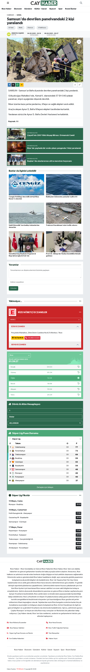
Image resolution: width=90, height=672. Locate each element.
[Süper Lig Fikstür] (80, 495)
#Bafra (20, 27)
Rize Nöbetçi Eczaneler (18, 622)
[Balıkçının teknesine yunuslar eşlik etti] (63, 185)
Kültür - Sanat (40, 9)
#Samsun (30, 27)
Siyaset (52, 9)
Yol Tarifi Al (18, 338)
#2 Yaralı (11, 27)
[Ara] (81, 3)
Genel (19, 15)
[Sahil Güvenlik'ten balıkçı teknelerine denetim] (26, 213)
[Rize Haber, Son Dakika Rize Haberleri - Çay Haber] (44, 3)
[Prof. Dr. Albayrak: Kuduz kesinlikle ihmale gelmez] (63, 242)
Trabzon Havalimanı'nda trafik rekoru (61, 225)
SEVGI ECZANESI (18, 345)
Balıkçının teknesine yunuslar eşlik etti (61, 197)
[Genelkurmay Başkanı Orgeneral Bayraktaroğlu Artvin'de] (26, 242)
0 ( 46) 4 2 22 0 (33, 338)
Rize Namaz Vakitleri (17, 628)
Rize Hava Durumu (55, 622)
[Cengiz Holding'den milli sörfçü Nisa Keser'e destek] (26, 185)
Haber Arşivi (53, 638)
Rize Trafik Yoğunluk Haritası (58, 628)
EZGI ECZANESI (18, 326)
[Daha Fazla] (21, 85)
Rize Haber (6, 9)
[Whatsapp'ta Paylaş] (17, 85)
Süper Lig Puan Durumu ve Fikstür (21, 633)
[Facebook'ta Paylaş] (9, 85)
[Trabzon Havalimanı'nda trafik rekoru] (63, 213)
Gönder (13, 288)
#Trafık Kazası (42, 27)
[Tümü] (80, 301)
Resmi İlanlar (70, 9)
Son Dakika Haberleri (16, 638)
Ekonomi (18, 9)
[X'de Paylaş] (13, 85)
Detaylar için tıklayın (45, 487)
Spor (60, 9)
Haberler (10, 15)
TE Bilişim (19, 669)
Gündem (28, 9)
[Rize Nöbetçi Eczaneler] (80, 312)
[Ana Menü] (8, 3)
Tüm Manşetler (54, 633)
